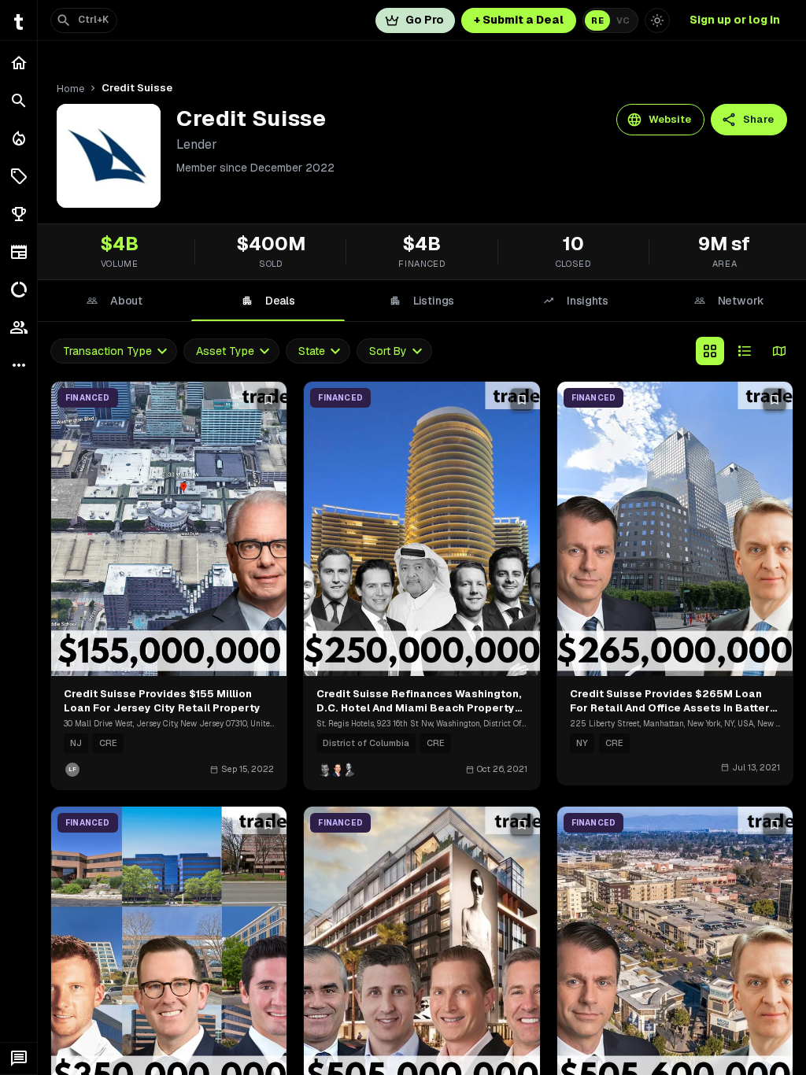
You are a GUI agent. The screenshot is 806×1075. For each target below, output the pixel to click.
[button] (18, 176)
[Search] (18, 100)
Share (758, 119)
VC (623, 20)
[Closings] (18, 138)
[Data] (18, 289)
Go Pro (424, 20)
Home (70, 88)
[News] (18, 252)
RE (597, 20)
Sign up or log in (735, 20)
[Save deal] (268, 400)
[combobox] (113, 351)
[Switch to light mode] (657, 20)
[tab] (114, 300)
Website (670, 119)
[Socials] (18, 327)
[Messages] (18, 1058)
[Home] (18, 63)
